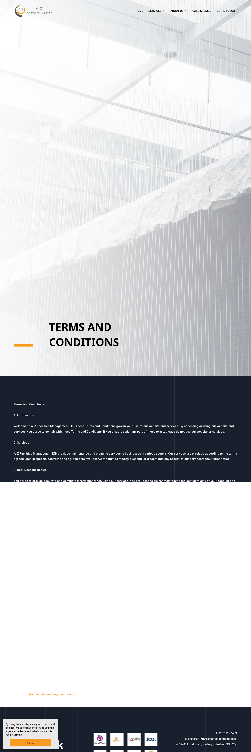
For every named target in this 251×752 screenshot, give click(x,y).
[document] (125, 376)
